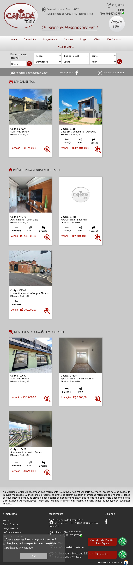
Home (14, 39)
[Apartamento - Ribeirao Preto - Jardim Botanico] (30, 429)
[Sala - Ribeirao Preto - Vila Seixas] (30, 106)
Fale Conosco (114, 39)
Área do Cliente (66, 47)
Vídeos (97, 39)
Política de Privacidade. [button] (19, 547)
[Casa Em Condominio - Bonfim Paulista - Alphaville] (80, 106)
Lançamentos (50, 39)
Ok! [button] (34, 556)
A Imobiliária (30, 39)
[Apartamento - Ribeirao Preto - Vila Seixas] (30, 194)
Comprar (68, 39)
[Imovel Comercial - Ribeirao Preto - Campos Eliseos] (30, 268)
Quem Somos (10, 524)
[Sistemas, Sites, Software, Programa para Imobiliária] (125, 562)
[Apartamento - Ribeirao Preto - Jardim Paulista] (80, 355)
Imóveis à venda (12, 532)
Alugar (83, 39)
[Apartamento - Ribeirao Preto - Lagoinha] (80, 194)
